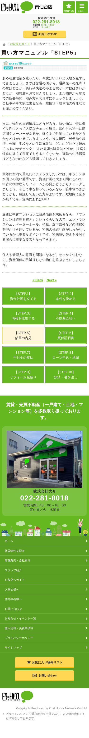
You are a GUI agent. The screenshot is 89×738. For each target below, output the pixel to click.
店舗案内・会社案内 (17, 560)
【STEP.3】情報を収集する (23, 315)
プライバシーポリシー (19, 638)
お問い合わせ (13, 609)
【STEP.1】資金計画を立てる (23, 296)
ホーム (9, 541)
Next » (52, 280)
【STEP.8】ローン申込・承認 (65, 354)
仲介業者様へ (13, 599)
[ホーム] (4, 44)
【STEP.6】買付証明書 (66, 335)
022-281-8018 (44, 498)
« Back (38, 280)
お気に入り (69, 7)
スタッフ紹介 (13, 570)
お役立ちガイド (15, 579)
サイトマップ (13, 647)
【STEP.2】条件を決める (66, 296)
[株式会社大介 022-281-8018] (44, 23)
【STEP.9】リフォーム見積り (23, 374)
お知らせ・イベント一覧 (20, 618)
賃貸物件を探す (15, 551)
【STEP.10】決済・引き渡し (65, 374)
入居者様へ (12, 589)
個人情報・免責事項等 (19, 628)
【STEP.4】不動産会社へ (66, 315)
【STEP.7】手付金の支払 (23, 354)
